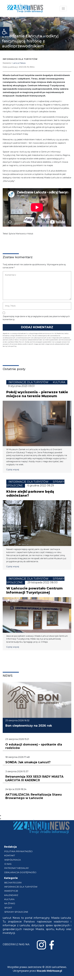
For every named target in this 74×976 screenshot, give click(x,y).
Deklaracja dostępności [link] (20, 872)
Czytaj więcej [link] (12, 469)
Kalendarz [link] (11, 895)
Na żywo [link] (9, 903)
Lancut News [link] (19, 63)
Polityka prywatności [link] (18, 851)
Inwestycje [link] (11, 890)
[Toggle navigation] (63, 8)
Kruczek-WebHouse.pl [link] (49, 970)
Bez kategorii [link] (13, 882)
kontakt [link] (9, 855)
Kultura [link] (9, 899)
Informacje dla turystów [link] (20, 886)
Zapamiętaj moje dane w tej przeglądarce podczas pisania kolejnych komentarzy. (36, 318)
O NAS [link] (7, 864)
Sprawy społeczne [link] (16, 911)
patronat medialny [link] (16, 868)
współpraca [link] (12, 859)
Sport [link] (8, 907)
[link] (4, 31)
